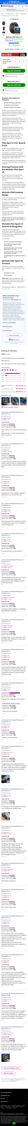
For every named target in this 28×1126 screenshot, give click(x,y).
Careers (15, 1108)
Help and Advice (4, 1101)
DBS (8, 754)
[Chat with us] (14, 1123)
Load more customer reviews (11, 1068)
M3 (8, 923)
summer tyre (6, 288)
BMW (8, 481)
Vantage (9, 1034)
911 (8, 796)
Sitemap (3, 1108)
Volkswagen (10, 566)
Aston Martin (10, 752)
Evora (8, 657)
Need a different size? (19, 38)
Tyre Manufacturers (5, 1095)
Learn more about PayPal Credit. (17, 1122)
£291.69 (17, 85)
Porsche (9, 795)
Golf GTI (9, 567)
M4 (8, 483)
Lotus (8, 655)
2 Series (9, 834)
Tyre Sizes (3, 1098)
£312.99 (17, 71)
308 (8, 419)
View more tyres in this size (10, 16)
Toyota (8, 539)
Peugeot (9, 418)
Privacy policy (7, 1106)
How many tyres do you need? (7, 61)
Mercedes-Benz (11, 597)
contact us (12, 1079)
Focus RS (9, 451)
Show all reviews (8, 1073)
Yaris (8, 541)
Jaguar (8, 509)
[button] (19, 6)
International (9, 1108)
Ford (8, 450)
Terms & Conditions (16, 1105)
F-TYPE (9, 511)
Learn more (15, 76)
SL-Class (9, 599)
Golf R (8, 871)
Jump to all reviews (14, 335)
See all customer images (11, 407)
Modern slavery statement (17, 1106)
